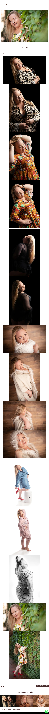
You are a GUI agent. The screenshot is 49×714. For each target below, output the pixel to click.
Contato (45, 4)
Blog (41, 4)
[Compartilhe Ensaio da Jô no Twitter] (1, 686)
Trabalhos (30, 4)
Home (19, 4)
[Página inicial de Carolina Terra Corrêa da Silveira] (7, 4)
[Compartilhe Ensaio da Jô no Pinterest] (3, 686)
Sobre (24, 4)
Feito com (24, 713)
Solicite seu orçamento (42, 685)
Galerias (35, 4)
